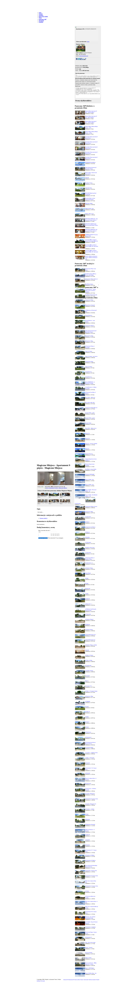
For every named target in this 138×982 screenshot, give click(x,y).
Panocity (81, 979)
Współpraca (39, 980)
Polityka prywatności (92, 979)
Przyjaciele (43, 980)
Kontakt (97, 979)
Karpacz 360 (65, 979)
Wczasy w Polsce (77, 979)
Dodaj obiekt (86, 979)
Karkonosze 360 (71, 979)
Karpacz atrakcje (43, 518)
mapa (88, 41)
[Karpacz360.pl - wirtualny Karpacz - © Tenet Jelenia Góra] (56, 488)
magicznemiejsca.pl (83, 55)
